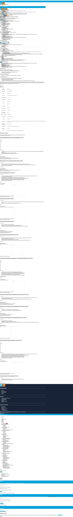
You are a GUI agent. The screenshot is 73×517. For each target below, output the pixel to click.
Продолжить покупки (3, 511)
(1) (0, 269)
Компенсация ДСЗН (4, 401)
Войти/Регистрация (3, 414)
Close (6, 414)
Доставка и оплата (4, 391)
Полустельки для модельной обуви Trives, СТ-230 (7, 18)
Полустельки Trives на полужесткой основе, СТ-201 (11, 160)
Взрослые (1, 135)
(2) (0, 149)
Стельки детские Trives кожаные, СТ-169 (9, 375)
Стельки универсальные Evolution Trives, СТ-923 (11, 340)
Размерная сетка (2, 43)
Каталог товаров (4, 407)
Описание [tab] (3, 45)
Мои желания (3, 409)
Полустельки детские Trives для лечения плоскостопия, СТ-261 (14, 306)
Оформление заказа (4, 408)
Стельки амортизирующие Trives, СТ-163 (9, 234)
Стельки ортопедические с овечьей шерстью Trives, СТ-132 (13, 317)
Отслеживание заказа (5, 410)
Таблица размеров (3, 276)
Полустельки (17, 44)
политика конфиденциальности (52, 496)
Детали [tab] (3, 46)
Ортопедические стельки (11, 44)
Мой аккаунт (3, 406)
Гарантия (3, 400)
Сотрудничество (4, 392)
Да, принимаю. (60, 515)
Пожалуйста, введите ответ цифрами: (5, 487)
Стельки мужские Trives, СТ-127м (7, 172)
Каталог (1, 6)
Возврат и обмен (4, 399)
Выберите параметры (3, 155)
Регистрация (1, 503)
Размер (1, 40)
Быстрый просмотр (2, 156)
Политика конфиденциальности (6, 398)
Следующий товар (2, 19)
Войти (1, 491)
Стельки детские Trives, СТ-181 (7, 198)
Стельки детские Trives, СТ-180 (7, 221)
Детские (1, 196)
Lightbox (1, 11)
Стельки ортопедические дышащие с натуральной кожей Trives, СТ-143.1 (16, 258)
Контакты (3, 390)
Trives (21, 44)
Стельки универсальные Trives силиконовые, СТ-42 (11, 137)
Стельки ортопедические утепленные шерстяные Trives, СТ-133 (14, 294)
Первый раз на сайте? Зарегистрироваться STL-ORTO (7, 492)
